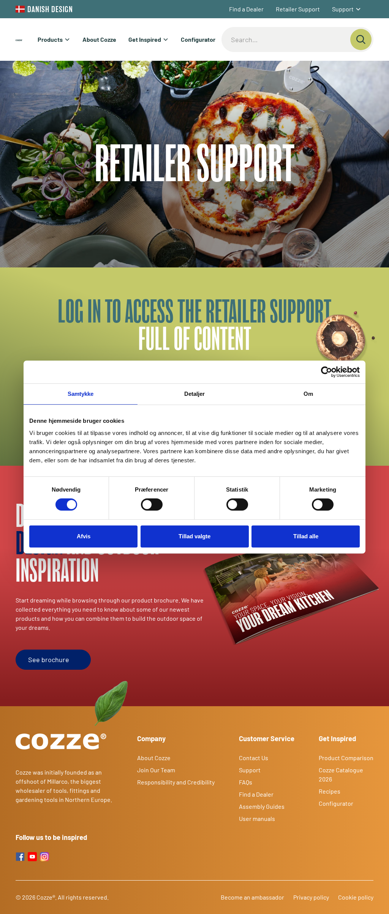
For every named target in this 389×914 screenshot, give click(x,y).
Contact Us (253, 757)
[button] (346, 9)
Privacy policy (311, 897)
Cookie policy (355, 897)
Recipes (329, 791)
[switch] (152, 504)
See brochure (48, 659)
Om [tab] (308, 394)
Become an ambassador (252, 897)
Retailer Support (298, 9)
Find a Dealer (246, 9)
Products (50, 39)
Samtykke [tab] (81, 394)
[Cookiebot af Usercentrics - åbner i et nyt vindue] (326, 372)
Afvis (83, 536)
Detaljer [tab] (194, 394)
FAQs (245, 782)
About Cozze (99, 39)
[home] (19, 39)
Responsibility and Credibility (176, 782)
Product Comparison (346, 757)
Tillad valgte (194, 536)
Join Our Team (156, 769)
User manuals (257, 818)
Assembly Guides (262, 806)
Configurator (198, 39)
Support (343, 9)
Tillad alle (305, 536)
